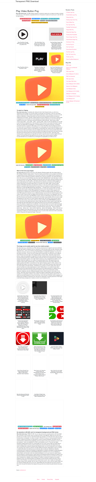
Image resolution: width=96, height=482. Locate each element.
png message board (48, 426)
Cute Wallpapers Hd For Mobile (72, 91)
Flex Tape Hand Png (70, 24)
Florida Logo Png (69, 56)
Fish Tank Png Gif (70, 47)
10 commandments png (25, 240)
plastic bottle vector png (23, 428)
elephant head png (36, 18)
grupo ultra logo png (20, 165)
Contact (43, 479)
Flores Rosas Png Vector (71, 49)
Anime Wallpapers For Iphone (72, 73)
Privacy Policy (50, 479)
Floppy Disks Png (69, 29)
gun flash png (43, 167)
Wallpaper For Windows (71, 93)
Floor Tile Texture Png (70, 54)
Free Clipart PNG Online (71, 81)
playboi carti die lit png (34, 428)
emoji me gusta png (26, 20)
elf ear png (42, 20)
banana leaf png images (55, 104)
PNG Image (68, 65)
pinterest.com (23, 470)
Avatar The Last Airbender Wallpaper (71, 68)
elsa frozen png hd (35, 20)
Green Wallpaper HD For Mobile (73, 83)
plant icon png (51, 428)
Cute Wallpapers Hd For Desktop (73, 96)
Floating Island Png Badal (71, 34)
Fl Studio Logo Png (70, 12)
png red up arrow (43, 428)
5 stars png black (55, 240)
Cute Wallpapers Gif (70, 98)
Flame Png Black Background (72, 59)
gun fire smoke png (47, 165)
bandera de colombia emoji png (22, 102)
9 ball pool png (32, 242)
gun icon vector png (35, 167)
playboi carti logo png (38, 426)
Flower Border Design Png (71, 39)
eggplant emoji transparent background (40, 22)
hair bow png (27, 167)
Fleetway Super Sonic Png (71, 19)
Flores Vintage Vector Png (71, 37)
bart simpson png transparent (45, 102)
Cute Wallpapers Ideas (71, 88)
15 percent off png (57, 242)
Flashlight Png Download (71, 27)
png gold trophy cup (57, 426)
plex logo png (58, 428)
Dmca (38, 479)
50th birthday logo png (22, 242)
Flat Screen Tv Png (70, 42)
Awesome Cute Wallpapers (71, 86)
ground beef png (29, 165)
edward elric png (44, 18)
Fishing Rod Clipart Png (71, 32)
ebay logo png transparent (25, 18)
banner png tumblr (34, 102)
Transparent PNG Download (27, 1)
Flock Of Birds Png (70, 22)
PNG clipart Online (70, 78)
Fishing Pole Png (69, 17)
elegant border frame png (54, 18)
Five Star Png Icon (70, 44)
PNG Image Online (70, 71)
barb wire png (22, 104)
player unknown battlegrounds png (25, 426)
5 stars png (50, 242)
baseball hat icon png (39, 106)
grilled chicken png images (57, 165)
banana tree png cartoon (31, 104)
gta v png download (38, 165)
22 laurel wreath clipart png (41, 242)
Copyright (57, 479)
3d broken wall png (35, 240)
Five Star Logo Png (70, 51)
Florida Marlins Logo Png (71, 14)
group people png (51, 167)
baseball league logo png (58, 102)
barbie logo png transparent (43, 104)
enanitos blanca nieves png (51, 20)
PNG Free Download (70, 76)
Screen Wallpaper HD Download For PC (73, 101)
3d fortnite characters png (45, 240)
